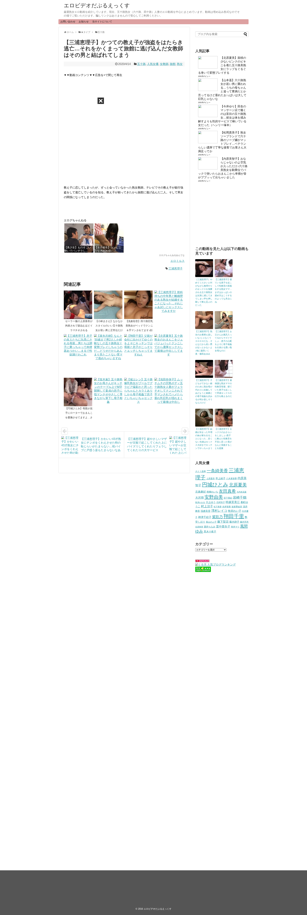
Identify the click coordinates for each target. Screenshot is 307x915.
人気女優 (152, 64)
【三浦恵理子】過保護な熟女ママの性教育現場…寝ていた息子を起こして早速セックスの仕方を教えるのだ (223, 388)
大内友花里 (241, 492)
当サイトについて (102, 21)
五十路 (141, 64)
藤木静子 (234, 521)
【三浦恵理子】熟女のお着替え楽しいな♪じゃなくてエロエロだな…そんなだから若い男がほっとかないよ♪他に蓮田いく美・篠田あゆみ (203, 342)
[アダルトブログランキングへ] (202, 561)
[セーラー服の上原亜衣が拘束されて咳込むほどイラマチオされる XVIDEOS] (79, 305)
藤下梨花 (223, 521)
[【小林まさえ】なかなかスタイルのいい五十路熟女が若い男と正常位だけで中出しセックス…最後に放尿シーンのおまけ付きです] (109, 305)
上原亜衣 (210, 478)
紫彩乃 (217, 517)
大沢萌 (199, 497)
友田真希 (227, 491)
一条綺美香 (217, 470)
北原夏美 (238, 484)
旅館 (173, 64)
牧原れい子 (234, 510)
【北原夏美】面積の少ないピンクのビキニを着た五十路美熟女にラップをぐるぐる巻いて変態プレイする (222, 65)
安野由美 (213, 497)
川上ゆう (211, 502)
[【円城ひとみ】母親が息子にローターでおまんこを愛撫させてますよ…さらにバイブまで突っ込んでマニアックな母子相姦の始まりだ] (79, 392)
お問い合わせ (67, 21)
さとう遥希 (200, 471)
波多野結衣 (236, 506)
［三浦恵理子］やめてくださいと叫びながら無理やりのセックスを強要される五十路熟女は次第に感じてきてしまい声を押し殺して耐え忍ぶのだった (203, 292)
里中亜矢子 (223, 526)
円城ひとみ (215, 484)
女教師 (164, 64)
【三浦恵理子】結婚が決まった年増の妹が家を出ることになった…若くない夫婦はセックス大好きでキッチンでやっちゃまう (203, 438)
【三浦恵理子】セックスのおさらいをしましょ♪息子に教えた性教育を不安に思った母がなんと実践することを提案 (223, 438)
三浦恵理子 (175, 268)
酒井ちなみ (209, 526)
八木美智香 (231, 478)
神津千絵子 (204, 517)
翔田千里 (233, 516)
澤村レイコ (219, 511)
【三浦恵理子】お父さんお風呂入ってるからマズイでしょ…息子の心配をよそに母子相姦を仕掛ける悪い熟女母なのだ (223, 341)
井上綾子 (220, 478)
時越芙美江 (233, 502)
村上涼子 (207, 506)
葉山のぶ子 (211, 522)
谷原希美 (199, 527)
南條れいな (212, 492)
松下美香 (218, 507)
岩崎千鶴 (239, 497)
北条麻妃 (200, 491)
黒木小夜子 (210, 531)
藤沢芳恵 (244, 522)
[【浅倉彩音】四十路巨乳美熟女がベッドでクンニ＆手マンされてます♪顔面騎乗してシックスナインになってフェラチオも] (139, 305)
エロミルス (177, 260)
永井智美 (226, 507)
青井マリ (235, 527)
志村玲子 (220, 502)
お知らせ (84, 21)
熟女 (180, 64)
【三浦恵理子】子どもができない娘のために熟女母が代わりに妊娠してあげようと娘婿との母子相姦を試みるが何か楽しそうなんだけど (203, 391)
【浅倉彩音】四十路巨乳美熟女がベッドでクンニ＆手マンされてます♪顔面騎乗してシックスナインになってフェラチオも (139, 330)
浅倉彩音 (206, 510)
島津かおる (200, 502)
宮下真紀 (228, 498)
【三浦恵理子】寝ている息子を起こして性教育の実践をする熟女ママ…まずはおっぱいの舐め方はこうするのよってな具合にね (223, 290)
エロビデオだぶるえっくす (97, 5)
